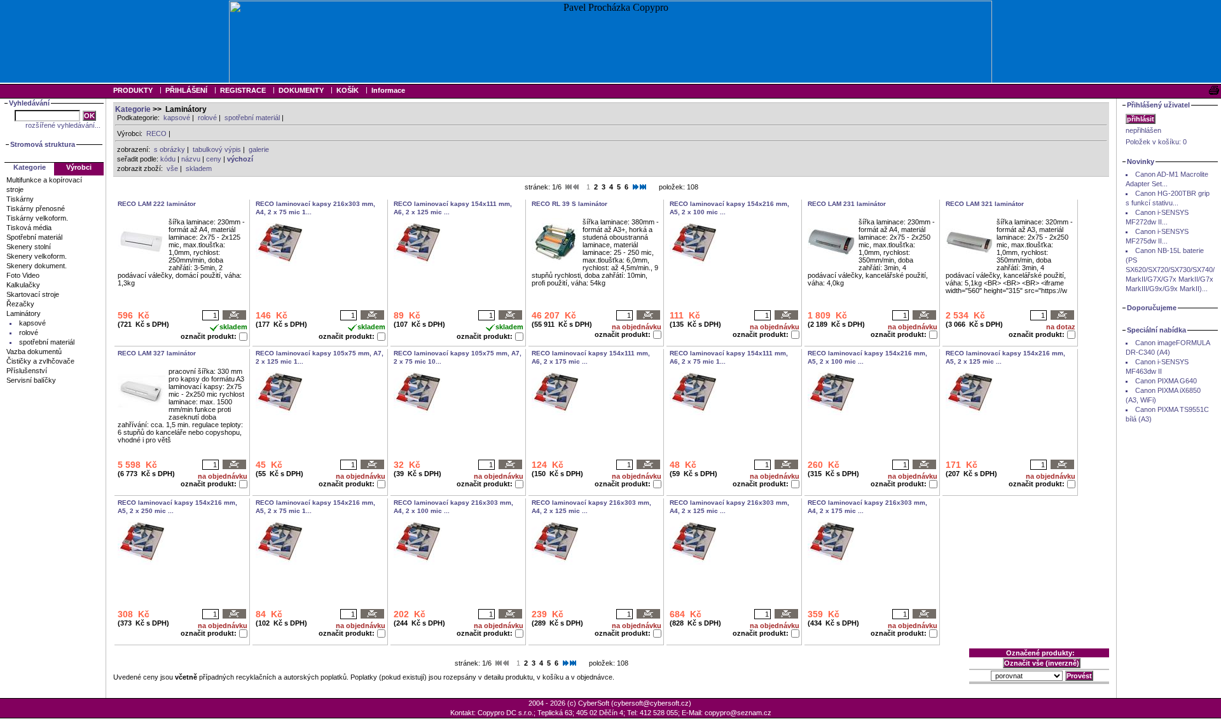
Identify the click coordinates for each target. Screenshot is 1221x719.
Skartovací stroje (32, 294)
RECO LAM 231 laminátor (847, 203)
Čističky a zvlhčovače (40, 361)
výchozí (240, 159)
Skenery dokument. (36, 266)
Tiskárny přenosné (35, 208)
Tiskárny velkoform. (37, 218)
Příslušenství (26, 370)
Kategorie (133, 109)
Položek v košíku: (1156, 142)
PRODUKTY (133, 90)
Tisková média (29, 227)
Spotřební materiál (34, 237)
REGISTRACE (243, 90)
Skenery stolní (28, 246)
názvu (190, 159)
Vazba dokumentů (34, 351)
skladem (199, 168)
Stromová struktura (42, 144)
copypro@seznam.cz (738, 712)
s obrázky (169, 149)
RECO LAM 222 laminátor (157, 203)
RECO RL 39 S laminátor (569, 203)
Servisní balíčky (31, 380)
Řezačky (20, 304)
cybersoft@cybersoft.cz (651, 703)
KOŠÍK (347, 90)
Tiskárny (20, 199)
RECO (156, 133)
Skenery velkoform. (36, 256)
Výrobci (79, 167)
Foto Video (22, 275)
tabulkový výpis (217, 149)
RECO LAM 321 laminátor (985, 203)
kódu (168, 159)
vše (172, 168)
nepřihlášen (1143, 130)
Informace (388, 90)
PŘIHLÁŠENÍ (186, 90)
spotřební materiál (252, 117)
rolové (207, 117)
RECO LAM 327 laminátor (157, 353)
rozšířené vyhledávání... (62, 125)
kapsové (176, 117)
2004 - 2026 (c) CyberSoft (568, 703)
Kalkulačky (23, 285)
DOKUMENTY (301, 90)
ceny (213, 159)
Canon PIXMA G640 (1166, 381)
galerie (259, 149)
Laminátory (23, 313)
